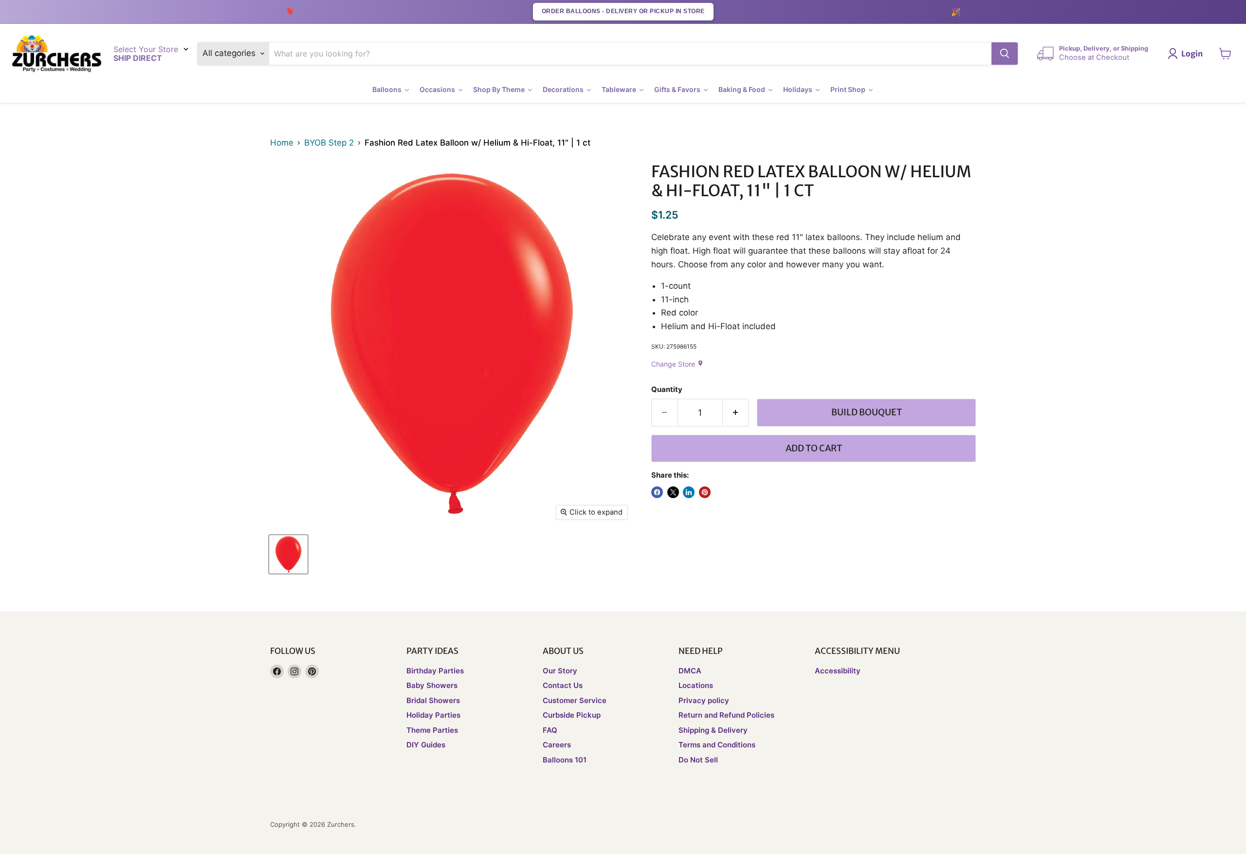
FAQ (550, 730)
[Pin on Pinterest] (705, 492)
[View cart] (1225, 53)
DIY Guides (425, 744)
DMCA (689, 670)
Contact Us (563, 685)
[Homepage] (56, 54)
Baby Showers (432, 685)
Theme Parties (432, 730)
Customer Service (574, 700)
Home (281, 143)
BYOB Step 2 (329, 143)
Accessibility (838, 670)
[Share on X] (673, 492)
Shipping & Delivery (713, 730)
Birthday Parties (435, 670)
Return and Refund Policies (726, 715)
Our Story (560, 670)
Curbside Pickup (572, 715)
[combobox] (630, 53)
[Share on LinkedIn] (689, 492)
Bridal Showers (433, 700)
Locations (695, 685)
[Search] (1004, 53)
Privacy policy (703, 700)
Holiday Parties (433, 715)
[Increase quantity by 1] (736, 413)
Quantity (666, 390)
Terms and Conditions (716, 744)
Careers (557, 744)
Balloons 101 (564, 759)
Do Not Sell (698, 759)
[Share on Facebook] (657, 492)
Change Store (677, 364)
